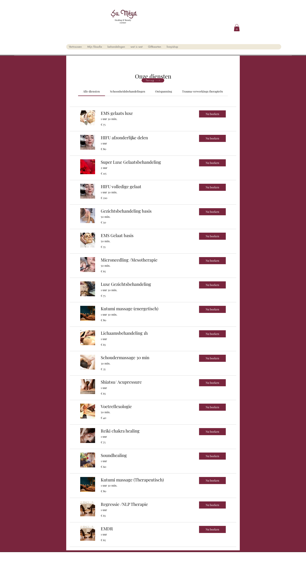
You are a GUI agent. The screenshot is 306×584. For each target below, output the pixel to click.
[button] (237, 27)
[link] (91, 91)
